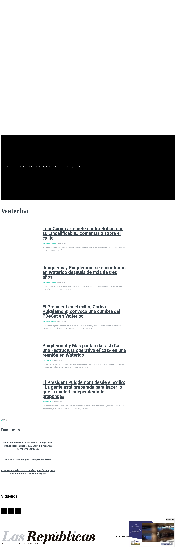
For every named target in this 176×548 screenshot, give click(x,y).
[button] (108, 183)
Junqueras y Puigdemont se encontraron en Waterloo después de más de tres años (84, 272)
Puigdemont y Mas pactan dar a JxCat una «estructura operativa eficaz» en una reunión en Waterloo (84, 350)
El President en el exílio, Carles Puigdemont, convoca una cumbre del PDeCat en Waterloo (81, 311)
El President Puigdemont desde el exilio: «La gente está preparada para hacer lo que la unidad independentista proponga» (84, 389)
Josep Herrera (49, 243)
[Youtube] (108, 177)
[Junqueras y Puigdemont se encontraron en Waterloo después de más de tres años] (20, 278)
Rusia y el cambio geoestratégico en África (27, 459)
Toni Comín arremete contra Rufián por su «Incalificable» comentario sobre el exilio (83, 233)
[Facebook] (98, 177)
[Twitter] (103, 177)
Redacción (48, 360)
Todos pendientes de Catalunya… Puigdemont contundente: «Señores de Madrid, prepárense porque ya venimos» (27, 445)
